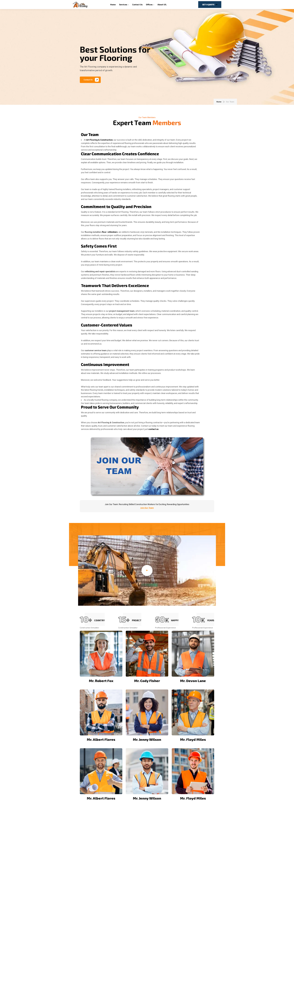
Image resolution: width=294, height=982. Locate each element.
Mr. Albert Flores (101, 739)
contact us (153, 429)
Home (218, 102)
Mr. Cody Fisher (147, 681)
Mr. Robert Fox (101, 681)
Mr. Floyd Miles (193, 739)
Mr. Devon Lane (193, 681)
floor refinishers (110, 232)
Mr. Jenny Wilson (147, 739)
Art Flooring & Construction (99, 140)
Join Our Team (147, 507)
